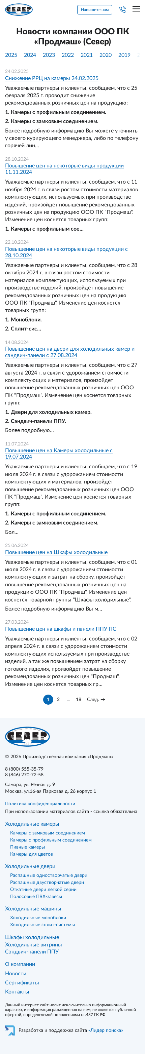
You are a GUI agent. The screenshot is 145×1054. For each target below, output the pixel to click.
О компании (20, 964)
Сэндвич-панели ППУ (32, 951)
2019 (124, 55)
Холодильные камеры (32, 824)
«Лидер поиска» (105, 1030)
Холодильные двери (30, 866)
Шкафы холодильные (32, 937)
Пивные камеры (27, 847)
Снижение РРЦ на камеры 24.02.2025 (51, 78)
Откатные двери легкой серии (43, 889)
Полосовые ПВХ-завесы (36, 896)
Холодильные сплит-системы (42, 925)
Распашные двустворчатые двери (47, 882)
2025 (11, 55)
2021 (87, 55)
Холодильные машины (33, 908)
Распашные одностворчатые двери (48, 875)
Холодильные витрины (33, 944)
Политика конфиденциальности (40, 804)
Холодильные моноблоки (38, 917)
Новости (15, 973)
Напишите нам (95, 10)
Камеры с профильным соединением (51, 840)
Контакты (17, 991)
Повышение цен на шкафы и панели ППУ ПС (60, 629)
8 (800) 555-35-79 (24, 769)
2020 (105, 55)
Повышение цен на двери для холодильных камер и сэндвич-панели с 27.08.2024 (70, 352)
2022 (68, 55)
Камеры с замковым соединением (47, 833)
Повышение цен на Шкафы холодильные (56, 552)
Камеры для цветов (31, 854)
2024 (30, 55)
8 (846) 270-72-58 (24, 775)
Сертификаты (22, 982)
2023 (49, 55)
